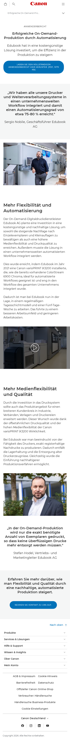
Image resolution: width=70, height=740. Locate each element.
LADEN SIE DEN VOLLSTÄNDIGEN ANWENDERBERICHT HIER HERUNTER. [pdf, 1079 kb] (33, 67)
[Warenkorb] (5, 4)
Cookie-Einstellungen (35, 708)
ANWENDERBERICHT (35, 26)
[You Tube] (47, 725)
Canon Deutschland (33, 718)
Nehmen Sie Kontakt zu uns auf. (33, 605)
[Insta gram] (31, 725)
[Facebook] (22, 725)
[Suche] (13, 4)
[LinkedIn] (39, 725)
